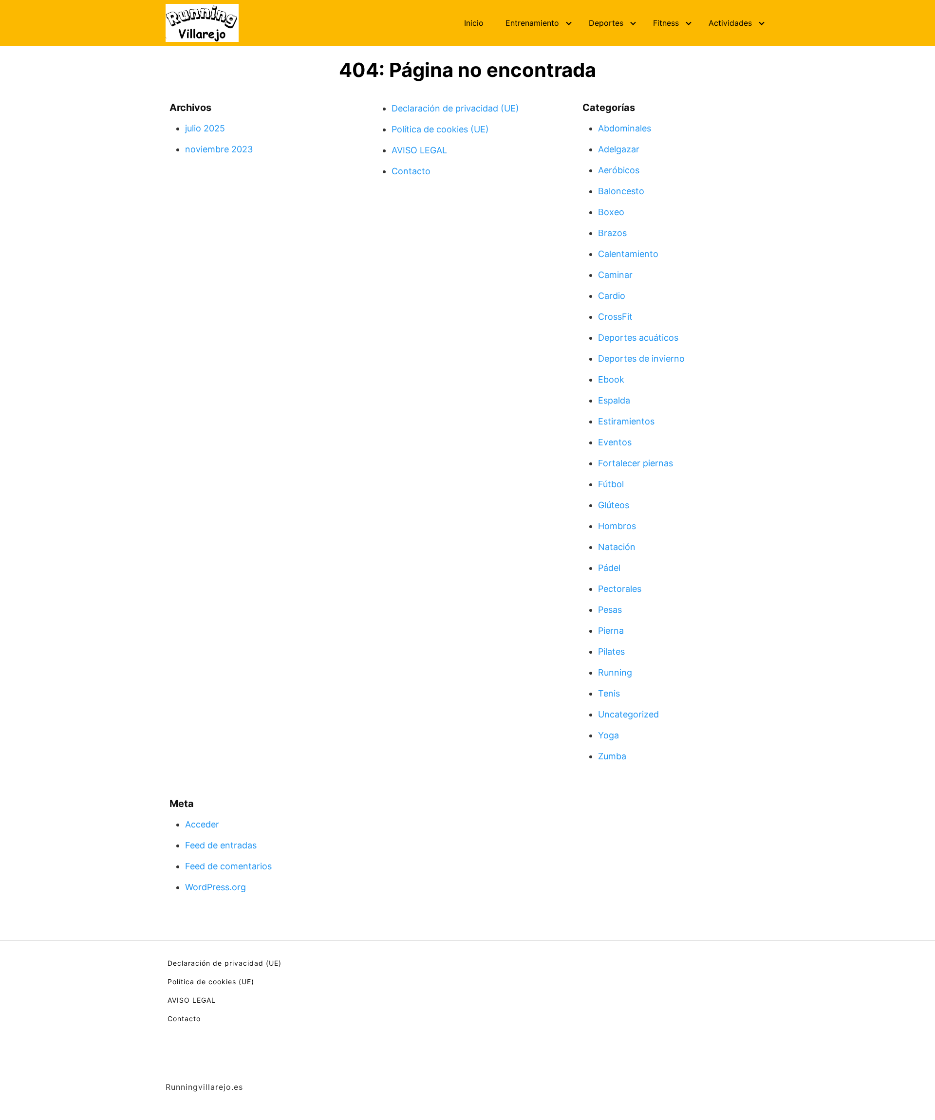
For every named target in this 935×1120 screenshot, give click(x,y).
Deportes (606, 23)
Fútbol (611, 484)
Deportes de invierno (641, 358)
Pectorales (619, 589)
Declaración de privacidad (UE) (455, 108)
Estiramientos (626, 421)
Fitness (666, 23)
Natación (617, 547)
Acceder (202, 824)
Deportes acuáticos (638, 337)
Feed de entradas (221, 845)
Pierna (611, 630)
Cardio (611, 296)
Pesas (610, 610)
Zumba (612, 756)
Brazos (612, 233)
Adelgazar (618, 149)
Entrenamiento (532, 23)
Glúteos (613, 505)
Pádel (609, 568)
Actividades (730, 23)
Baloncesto (621, 191)
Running (615, 672)
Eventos (615, 442)
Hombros (617, 526)
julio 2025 (205, 128)
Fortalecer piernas (635, 463)
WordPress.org (215, 887)
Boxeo (611, 212)
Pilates (611, 651)
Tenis (609, 693)
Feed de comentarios (228, 866)
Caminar (615, 275)
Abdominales (624, 128)
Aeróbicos (618, 170)
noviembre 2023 (219, 149)
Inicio (474, 23)
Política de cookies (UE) (440, 129)
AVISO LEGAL (419, 150)
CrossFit (615, 317)
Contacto (411, 171)
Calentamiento (628, 254)
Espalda (614, 400)
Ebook (611, 379)
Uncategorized (628, 714)
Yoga (608, 735)
